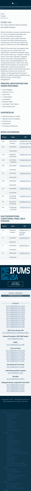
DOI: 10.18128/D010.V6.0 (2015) (15, 327)
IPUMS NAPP (11, 459)
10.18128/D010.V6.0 (25, 207)
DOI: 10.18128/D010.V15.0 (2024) (15, 308)
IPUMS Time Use (12, 449)
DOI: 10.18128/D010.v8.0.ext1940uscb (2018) (15, 333)
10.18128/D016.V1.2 (24, 238)
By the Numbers (12, 418)
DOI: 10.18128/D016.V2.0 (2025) (15, 385)
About (5, 412)
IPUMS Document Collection (15, 465)
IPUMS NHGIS (11, 445)
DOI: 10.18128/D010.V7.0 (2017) (15, 325)
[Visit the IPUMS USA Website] (15, 273)
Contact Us (10, 480)
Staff (8, 428)
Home (2, 14)
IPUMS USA (10, 436)
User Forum (10, 469)
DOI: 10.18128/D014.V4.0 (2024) (15, 353)
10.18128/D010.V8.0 (25, 196)
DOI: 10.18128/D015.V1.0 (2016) (15, 367)
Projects (3, 16)
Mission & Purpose (13, 414)
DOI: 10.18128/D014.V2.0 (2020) (15, 359)
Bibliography (11, 486)
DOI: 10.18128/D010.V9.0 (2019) (15, 320)
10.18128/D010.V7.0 (25, 202)
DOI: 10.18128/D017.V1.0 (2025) (15, 379)
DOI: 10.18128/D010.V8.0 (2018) (15, 323)
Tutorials (9, 473)
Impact (5, 482)
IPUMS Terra (11, 461)
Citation (9, 424)
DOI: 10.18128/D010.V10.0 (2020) (15, 318)
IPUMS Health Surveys (14, 451)
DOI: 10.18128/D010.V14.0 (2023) (15, 310)
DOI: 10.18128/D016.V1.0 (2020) (15, 391)
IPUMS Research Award (14, 484)
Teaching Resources (13, 477)
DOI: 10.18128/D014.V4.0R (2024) (15, 351)
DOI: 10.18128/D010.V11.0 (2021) (16, 316)
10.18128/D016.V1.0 (24, 253)
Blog (4, 490)
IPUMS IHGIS (11, 447)
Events (9, 420)
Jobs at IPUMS (11, 422)
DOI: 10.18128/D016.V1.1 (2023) (15, 389)
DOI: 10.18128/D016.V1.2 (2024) (15, 387)
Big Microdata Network (14, 471)
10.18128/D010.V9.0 (25, 188)
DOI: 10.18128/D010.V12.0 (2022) (15, 314)
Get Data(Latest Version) (15, 283)
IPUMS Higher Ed (12, 457)
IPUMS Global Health (13, 442)
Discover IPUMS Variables (15, 463)
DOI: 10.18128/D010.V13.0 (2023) (15, 312)
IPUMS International (13, 440)
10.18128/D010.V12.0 (25, 166)
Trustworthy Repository (14, 430)
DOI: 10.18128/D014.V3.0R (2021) (15, 355)
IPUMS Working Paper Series (16, 488)
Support (5, 467)
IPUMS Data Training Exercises (16, 475)
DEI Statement (11, 416)
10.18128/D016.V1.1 (24, 245)
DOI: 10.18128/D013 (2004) (15, 339)
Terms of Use (11, 426)
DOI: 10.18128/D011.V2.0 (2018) (15, 345)
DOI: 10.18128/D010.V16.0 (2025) (15, 306)
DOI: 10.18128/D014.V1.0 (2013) (15, 361)
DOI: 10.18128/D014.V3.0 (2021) (16, 357)
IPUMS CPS (10, 438)
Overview (10, 434)
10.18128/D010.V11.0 (25, 173)
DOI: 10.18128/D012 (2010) (15, 373)
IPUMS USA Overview (15, 296)
